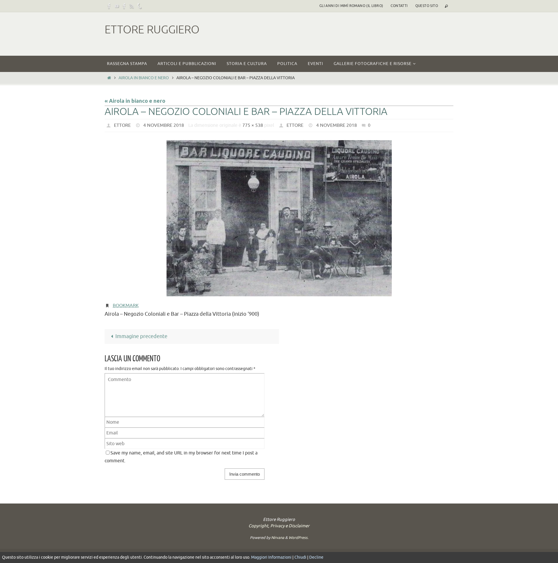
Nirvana (277, 537)
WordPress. (298, 537)
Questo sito (426, 5)
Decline (316, 557)
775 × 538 (252, 125)
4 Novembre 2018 (163, 125)
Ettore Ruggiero (152, 30)
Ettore (122, 125)
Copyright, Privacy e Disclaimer (279, 526)
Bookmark (126, 305)
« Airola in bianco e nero (135, 101)
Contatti (399, 5)
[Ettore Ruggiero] (109, 5)
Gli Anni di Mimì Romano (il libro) (351, 5)
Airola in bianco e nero (144, 77)
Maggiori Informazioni (271, 557)
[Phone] (139, 5)
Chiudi (300, 557)
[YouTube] (116, 5)
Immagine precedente (141, 336)
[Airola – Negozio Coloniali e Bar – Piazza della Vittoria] (279, 218)
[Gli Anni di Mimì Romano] (124, 5)
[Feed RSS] (132, 5)
